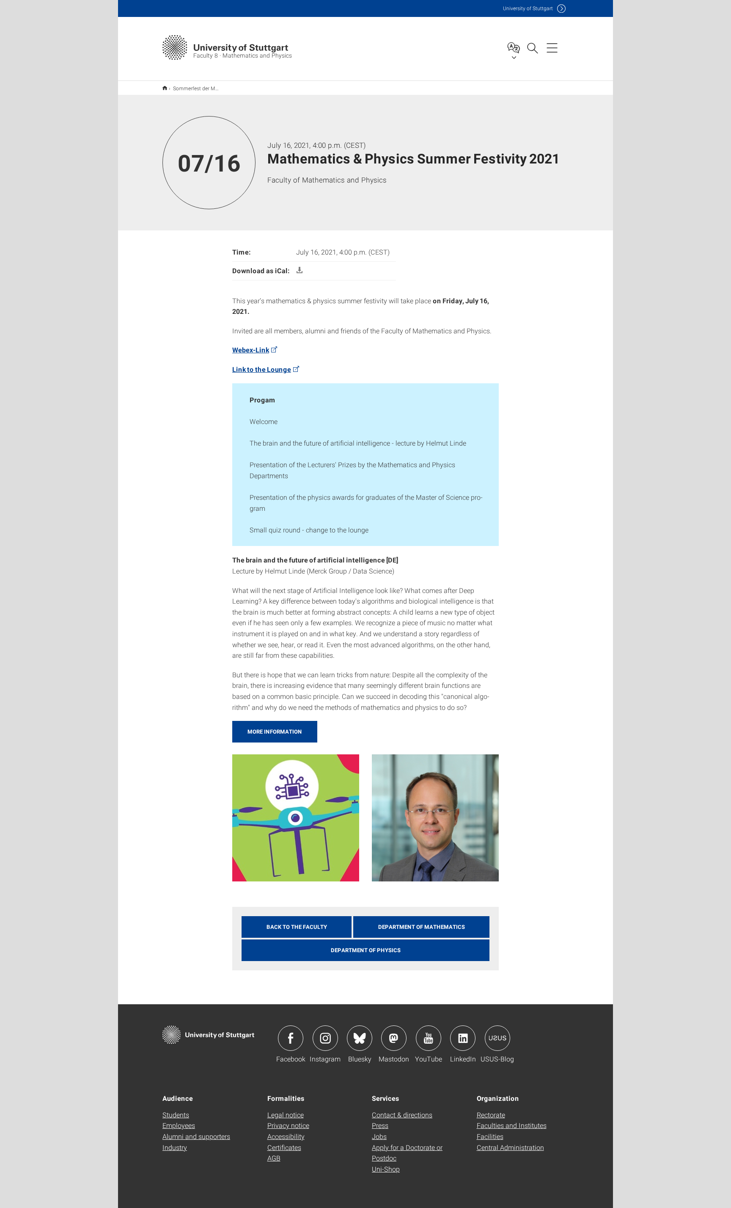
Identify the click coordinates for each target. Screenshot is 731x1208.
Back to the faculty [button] (297, 927)
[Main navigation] (552, 47)
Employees (178, 1125)
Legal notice (285, 1114)
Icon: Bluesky (359, 1038)
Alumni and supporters (196, 1136)
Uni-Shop (386, 1168)
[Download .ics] (299, 270)
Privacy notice (288, 1125)
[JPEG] (295, 816)
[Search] (532, 47)
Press (380, 1125)
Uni (528, 8)
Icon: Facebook (290, 1038)
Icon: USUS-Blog (497, 1038)
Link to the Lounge (261, 369)
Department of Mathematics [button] (421, 927)
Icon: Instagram (325, 1038)
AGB (273, 1157)
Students (175, 1114)
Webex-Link (250, 349)
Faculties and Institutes (512, 1125)
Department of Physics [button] (366, 950)
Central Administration (510, 1147)
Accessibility (286, 1136)
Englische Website (164, 88)
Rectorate (491, 1114)
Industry (174, 1147)
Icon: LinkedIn (462, 1038)
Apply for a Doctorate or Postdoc (407, 1153)
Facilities (490, 1136)
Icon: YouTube (428, 1038)
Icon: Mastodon (394, 1038)
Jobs (379, 1136)
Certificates (284, 1147)
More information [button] (274, 731)
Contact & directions (402, 1114)
